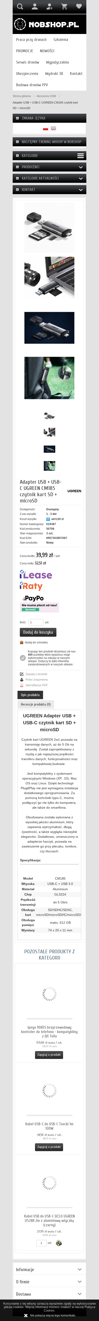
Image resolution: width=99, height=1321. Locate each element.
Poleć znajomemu (37, 679)
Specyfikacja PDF (37, 685)
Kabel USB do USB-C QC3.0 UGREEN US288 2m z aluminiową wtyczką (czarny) (49, 1220)
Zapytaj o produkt (36, 674)
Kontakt (76, 73)
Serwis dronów (27, 62)
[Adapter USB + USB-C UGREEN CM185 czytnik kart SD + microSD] (49, 227)
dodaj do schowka (36, 642)
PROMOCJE (24, 51)
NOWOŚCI (47, 51)
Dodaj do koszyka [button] (38, 632)
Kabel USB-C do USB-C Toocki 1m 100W (49, 1126)
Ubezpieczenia (27, 73)
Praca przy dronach (31, 39)
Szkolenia (60, 39)
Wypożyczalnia (57, 62)
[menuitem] (31, 39)
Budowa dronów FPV (32, 85)
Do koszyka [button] (59, 1243)
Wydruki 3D (54, 73)
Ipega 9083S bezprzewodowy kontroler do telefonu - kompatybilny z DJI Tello (49, 1031)
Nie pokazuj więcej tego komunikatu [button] (52, 1315)
